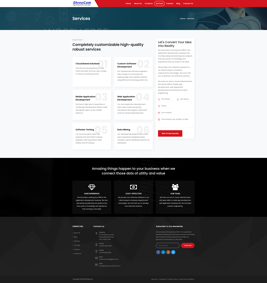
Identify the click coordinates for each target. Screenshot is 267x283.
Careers (169, 3)
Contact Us (188, 3)
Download (77, 254)
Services (159, 3)
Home (128, 3)
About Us (138, 3)
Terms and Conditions (186, 279)
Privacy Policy (173, 279)
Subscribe (187, 245)
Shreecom (89, 279)
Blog (178, 3)
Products (149, 3)
